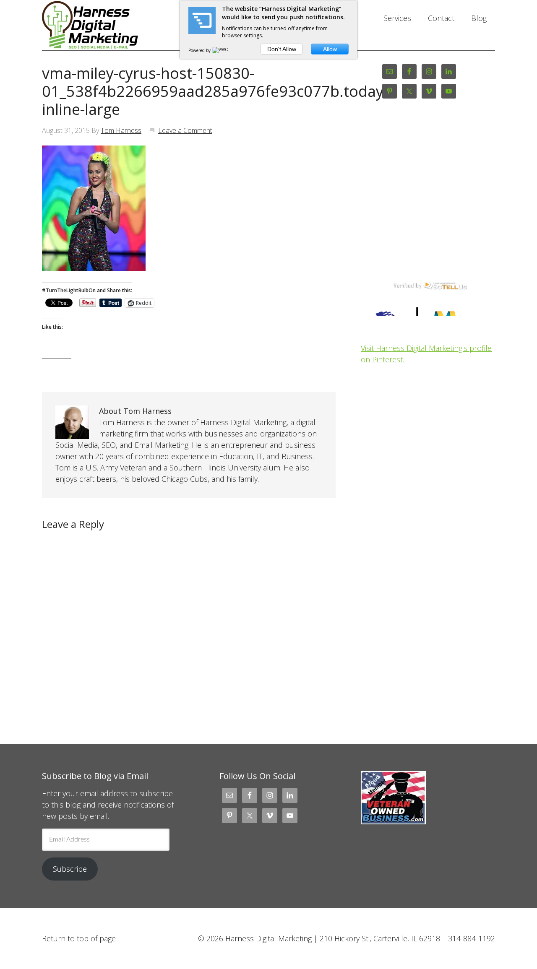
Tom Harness (121, 130)
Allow (330, 49)
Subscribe (70, 869)
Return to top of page (79, 938)
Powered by (200, 50)
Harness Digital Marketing (109, 25)
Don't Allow (281, 49)
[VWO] (220, 50)
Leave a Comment (185, 130)
